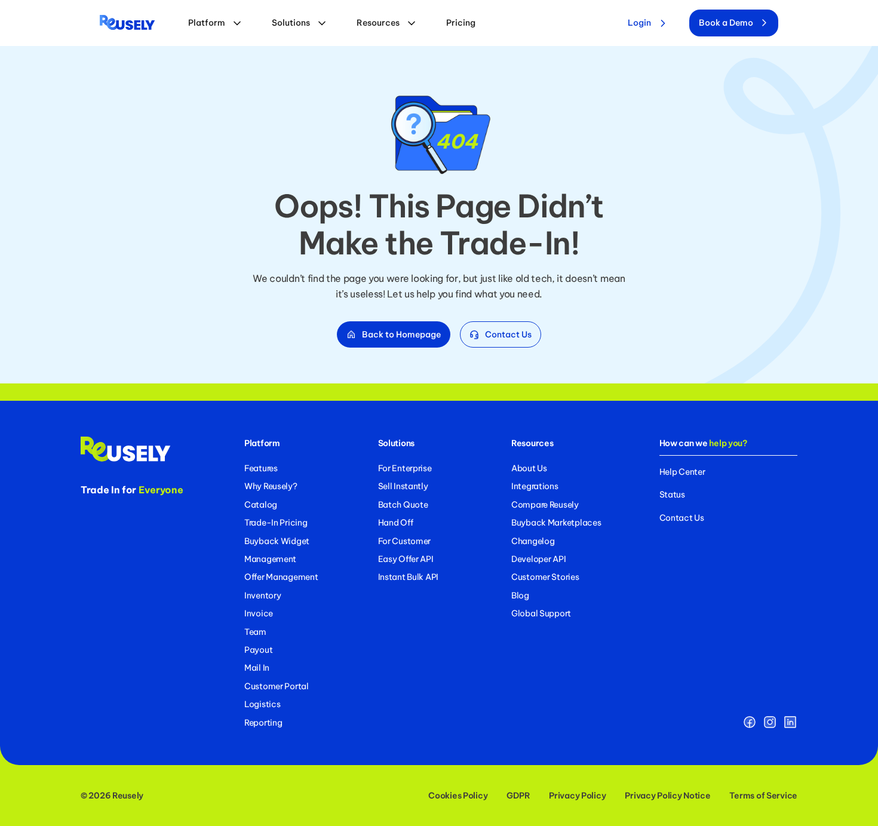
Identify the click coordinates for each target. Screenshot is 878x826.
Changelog (532, 541)
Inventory (262, 595)
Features (261, 468)
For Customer (404, 541)
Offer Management (281, 577)
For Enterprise (405, 468)
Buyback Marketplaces (556, 522)
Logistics (262, 704)
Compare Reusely (545, 504)
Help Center (682, 471)
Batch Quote (403, 504)
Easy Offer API (406, 559)
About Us (529, 468)
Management (270, 559)
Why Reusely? (270, 486)
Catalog (260, 504)
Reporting (263, 722)
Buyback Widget (276, 541)
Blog (520, 595)
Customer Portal (276, 686)
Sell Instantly (403, 486)
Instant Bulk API (408, 577)
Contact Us (681, 517)
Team (255, 632)
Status (672, 494)
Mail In (256, 667)
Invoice (258, 613)
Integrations (534, 486)
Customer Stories (545, 577)
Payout (258, 649)
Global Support (541, 613)
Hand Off (395, 522)
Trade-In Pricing (276, 522)
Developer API (538, 559)
